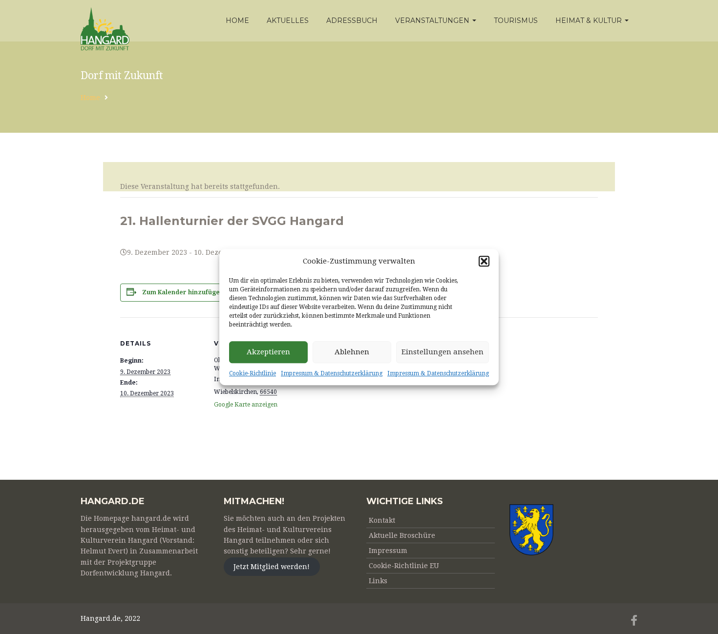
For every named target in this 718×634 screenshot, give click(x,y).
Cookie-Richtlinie (252, 373)
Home (237, 20)
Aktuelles (288, 20)
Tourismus (516, 20)
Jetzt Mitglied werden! (271, 567)
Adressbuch (352, 20)
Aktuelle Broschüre (402, 535)
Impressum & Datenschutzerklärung (331, 373)
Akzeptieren (268, 352)
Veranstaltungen (433, 20)
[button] (484, 261)
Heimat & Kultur (589, 20)
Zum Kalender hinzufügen (183, 292)
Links (378, 581)
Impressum (388, 550)
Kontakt (382, 520)
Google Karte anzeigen (245, 404)
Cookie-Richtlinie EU (404, 566)
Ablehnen (352, 352)
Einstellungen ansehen (442, 352)
